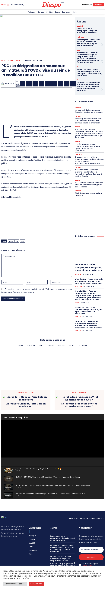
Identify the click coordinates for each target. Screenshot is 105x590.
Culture (80, 67)
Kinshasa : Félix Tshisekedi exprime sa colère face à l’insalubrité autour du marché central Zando (88, 172)
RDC (22, 241)
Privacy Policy (87, 566)
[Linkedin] (54, 83)
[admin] (3, 83)
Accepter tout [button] (36, 584)
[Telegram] (60, 83)
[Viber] (41, 83)
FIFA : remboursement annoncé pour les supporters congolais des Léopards (89, 184)
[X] (29, 83)
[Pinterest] (48, 83)
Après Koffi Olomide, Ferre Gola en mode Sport (26, 405)
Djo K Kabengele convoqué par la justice (88, 194)
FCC (17, 241)
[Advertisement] (36, 104)
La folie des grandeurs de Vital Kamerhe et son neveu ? (79, 405)
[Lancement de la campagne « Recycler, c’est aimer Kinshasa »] (89, 251)
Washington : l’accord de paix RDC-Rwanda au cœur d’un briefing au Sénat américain (88, 43)
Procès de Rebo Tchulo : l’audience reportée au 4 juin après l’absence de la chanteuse (89, 72)
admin (11, 84)
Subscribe (91, 557)
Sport (79, 50)
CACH (11, 241)
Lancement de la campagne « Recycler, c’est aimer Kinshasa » (87, 31)
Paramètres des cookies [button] (15, 584)
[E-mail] (66, 83)
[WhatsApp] (35, 83)
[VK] (73, 83)
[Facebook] (22, 83)
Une (17, 60)
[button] (18, 4)
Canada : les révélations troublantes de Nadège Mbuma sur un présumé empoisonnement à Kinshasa (88, 86)
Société (80, 26)
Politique (7, 60)
